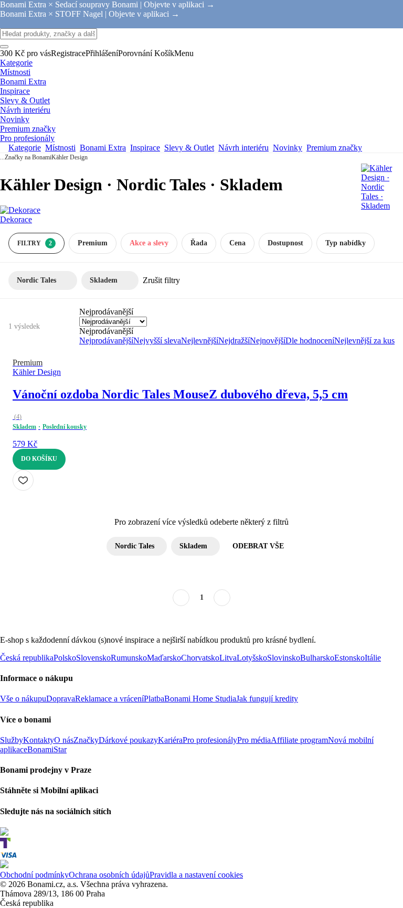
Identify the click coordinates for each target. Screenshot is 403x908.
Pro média (254, 740)
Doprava (60, 698)
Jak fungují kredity (267, 698)
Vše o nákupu (23, 698)
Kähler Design (69, 157)
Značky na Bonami (28, 157)
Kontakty (38, 740)
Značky (86, 740)
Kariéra (170, 740)
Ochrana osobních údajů (109, 874)
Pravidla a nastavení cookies (196, 874)
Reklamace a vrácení (109, 698)
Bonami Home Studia (200, 698)
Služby (11, 740)
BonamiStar (47, 749)
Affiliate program (299, 740)
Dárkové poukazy (128, 740)
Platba (154, 698)
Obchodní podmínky (34, 874)
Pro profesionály (210, 740)
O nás (63, 740)
